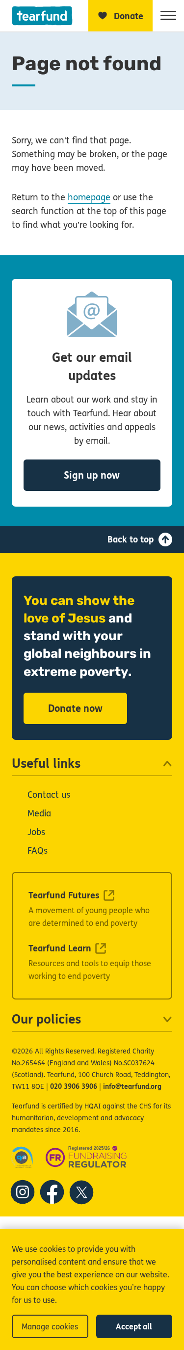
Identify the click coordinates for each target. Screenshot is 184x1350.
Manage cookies (50, 1326)
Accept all (134, 1326)
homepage (89, 197)
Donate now (75, 708)
